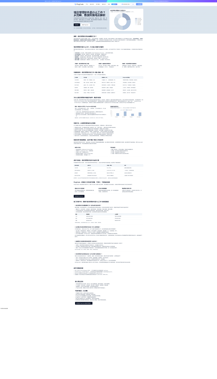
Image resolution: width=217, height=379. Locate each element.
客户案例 (98, 4)
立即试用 (139, 4)
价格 (109, 4)
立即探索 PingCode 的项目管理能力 (83, 303)
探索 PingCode (85, 24)
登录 (133, 4)
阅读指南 (76, 24)
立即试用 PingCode (79, 196)
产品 (87, 4)
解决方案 (92, 4)
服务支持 (104, 4)
